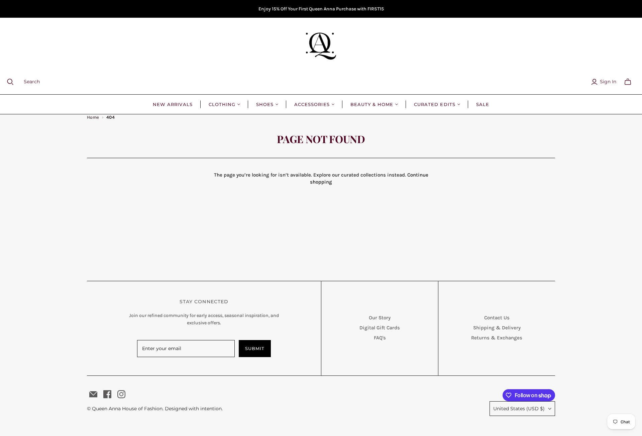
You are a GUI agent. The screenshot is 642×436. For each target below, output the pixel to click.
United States (519, 409)
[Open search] (14, 82)
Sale (482, 104)
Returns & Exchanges (496, 338)
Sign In (608, 82)
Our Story (380, 318)
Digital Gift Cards (379, 328)
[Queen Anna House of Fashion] (321, 46)
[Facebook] (107, 394)
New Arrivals (172, 104)
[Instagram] (121, 394)
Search (32, 82)
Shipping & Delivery (497, 328)
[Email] (93, 394)
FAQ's (380, 338)
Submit (254, 348)
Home (93, 117)
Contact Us (497, 318)
